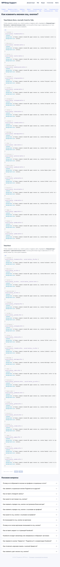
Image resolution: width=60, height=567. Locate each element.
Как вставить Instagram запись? (13, 494)
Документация (31, 2)
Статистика (50, 2)
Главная (3, 9)
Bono (56, 11)
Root (45, 9)
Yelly (40, 11)
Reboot (29, 9)
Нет (21, 471)
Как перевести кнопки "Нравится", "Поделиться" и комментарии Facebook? (27, 541)
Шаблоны (22, 9)
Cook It (23, 11)
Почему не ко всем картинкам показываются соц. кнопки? (22, 525)
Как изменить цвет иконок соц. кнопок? (16, 551)
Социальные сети (37, 9)
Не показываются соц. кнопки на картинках (17, 520)
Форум (43, 2)
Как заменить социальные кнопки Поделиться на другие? (21, 488)
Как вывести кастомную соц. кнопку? (15, 499)
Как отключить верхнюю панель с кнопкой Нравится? (20, 546)
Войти (57, 2)
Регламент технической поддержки (38, 557)
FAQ (38, 2)
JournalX (6, 11)
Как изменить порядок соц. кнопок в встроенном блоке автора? (23, 504)
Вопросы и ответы (12, 9)
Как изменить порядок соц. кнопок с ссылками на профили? (22, 509)
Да (16, 471)
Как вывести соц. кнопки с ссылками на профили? (19, 515)
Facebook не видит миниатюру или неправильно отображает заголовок (26, 535)
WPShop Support (8, 3)
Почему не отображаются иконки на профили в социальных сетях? (24, 483)
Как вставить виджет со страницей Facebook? (18, 530)
